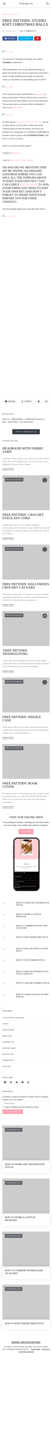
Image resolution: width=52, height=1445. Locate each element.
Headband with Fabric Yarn (23, 449)
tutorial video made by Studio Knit (29, 122)
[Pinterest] (16, 1082)
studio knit (26, 422)
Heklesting (7, 1036)
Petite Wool (15, 153)
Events (5, 1024)
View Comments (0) (26, 432)
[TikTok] (28, 1082)
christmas (17, 419)
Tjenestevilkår (35, 1349)
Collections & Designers (13, 1018)
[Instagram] (11, 1082)
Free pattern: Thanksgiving (15, 652)
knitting (13, 422)
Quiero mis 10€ (12, 1112)
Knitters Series (9, 1048)
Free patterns (10, 14)
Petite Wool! (17, 107)
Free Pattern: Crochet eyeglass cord (23, 516)
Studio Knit (39, 94)
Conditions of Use (17, 1107)
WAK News (6, 1066)
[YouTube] (22, 1082)
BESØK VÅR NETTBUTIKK (26, 1342)
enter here (29, 184)
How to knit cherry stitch (30, 960)
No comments (28, 31)
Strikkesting (8, 1060)
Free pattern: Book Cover (19, 784)
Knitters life (8, 1042)
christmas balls (34, 419)
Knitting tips (8, 1054)
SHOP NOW (26, 832)
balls (5, 419)
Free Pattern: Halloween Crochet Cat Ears (25, 585)
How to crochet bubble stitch (32, 983)
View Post (8, 469)
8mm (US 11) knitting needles (21, 160)
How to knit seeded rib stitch (32, 937)
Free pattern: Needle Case (21, 718)
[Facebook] (5, 1082)
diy (4, 422)
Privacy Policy (33, 1107)
